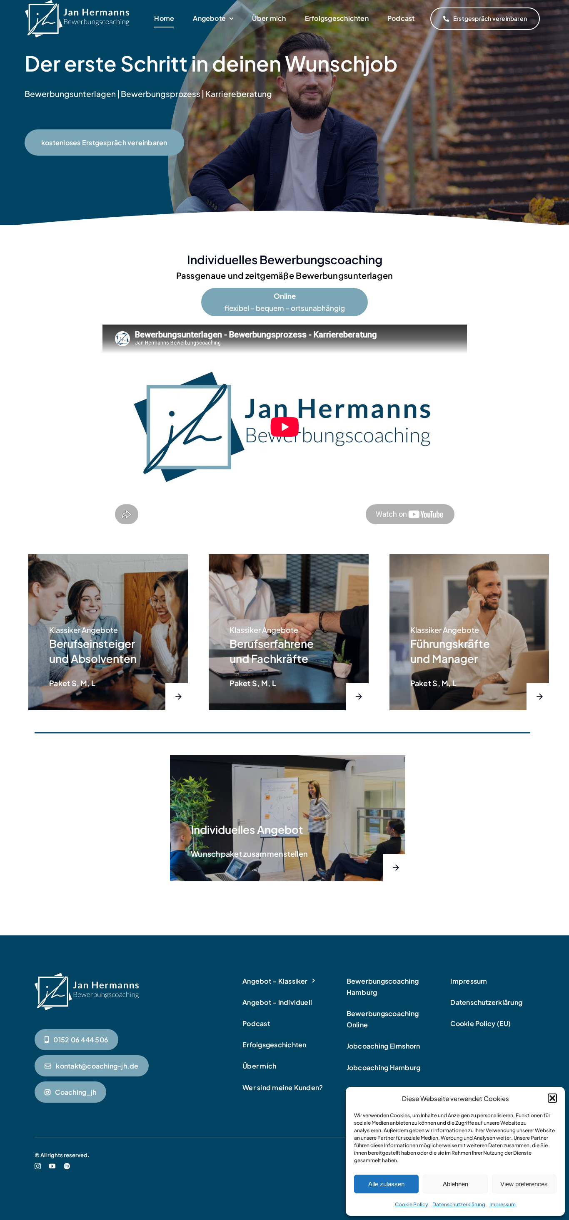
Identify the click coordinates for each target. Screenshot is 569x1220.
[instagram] (38, 1166)
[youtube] (52, 1166)
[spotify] (67, 1166)
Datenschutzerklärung (458, 1204)
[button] (552, 1098)
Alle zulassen (386, 1184)
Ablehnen (455, 1184)
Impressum (502, 1204)
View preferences (524, 1184)
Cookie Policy (411, 1204)
